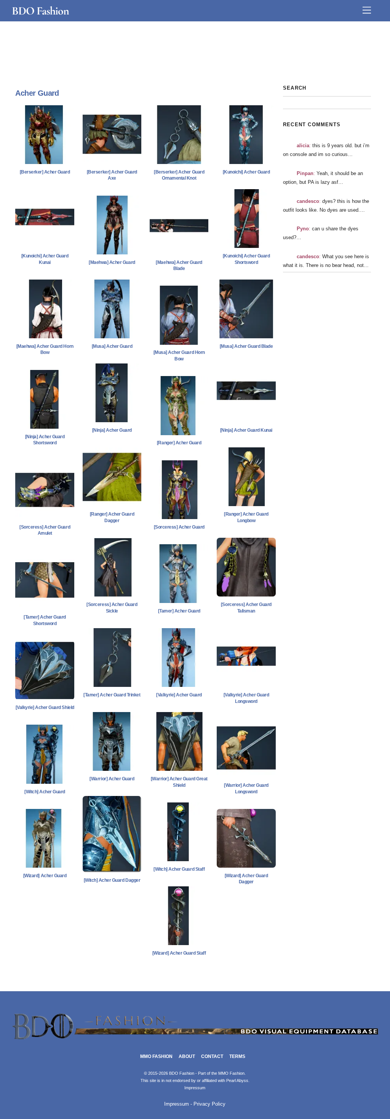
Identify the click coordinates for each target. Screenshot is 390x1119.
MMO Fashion (156, 1056)
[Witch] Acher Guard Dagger (112, 880)
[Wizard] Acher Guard (44, 875)
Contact (212, 1056)
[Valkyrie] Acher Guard (178, 695)
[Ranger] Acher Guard (179, 442)
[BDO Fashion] (195, 1039)
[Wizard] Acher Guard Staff (179, 953)
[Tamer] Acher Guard (179, 611)
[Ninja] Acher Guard (112, 430)
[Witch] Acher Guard (44, 791)
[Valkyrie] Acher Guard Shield (45, 707)
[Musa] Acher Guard (112, 346)
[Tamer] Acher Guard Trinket (111, 695)
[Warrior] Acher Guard (112, 778)
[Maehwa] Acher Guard (112, 262)
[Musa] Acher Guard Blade (246, 346)
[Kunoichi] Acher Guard (246, 172)
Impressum (194, 1087)
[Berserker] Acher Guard (45, 172)
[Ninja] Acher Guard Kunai (246, 430)
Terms (237, 1056)
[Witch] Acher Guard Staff (179, 869)
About (187, 1056)
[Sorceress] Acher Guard (179, 527)
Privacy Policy (209, 1104)
